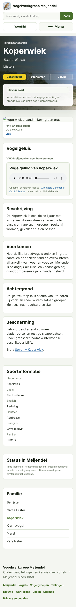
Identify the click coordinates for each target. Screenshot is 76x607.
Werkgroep (22, 591)
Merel (11, 533)
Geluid (61, 76)
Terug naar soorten (15, 42)
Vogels (23, 585)
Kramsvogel (15, 525)
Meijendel (9, 585)
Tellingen (57, 585)
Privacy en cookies (15, 598)
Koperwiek (15, 518)
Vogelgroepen (39, 585)
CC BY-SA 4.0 (17, 191)
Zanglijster (14, 541)
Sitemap (48, 591)
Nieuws (8, 591)
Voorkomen (38, 76)
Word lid (20, 26)
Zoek (66, 16)
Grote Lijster (16, 510)
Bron (8, 133)
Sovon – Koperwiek (29, 349)
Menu (59, 27)
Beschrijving (14, 76)
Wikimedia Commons (52, 187)
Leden (37, 591)
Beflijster (13, 502)
